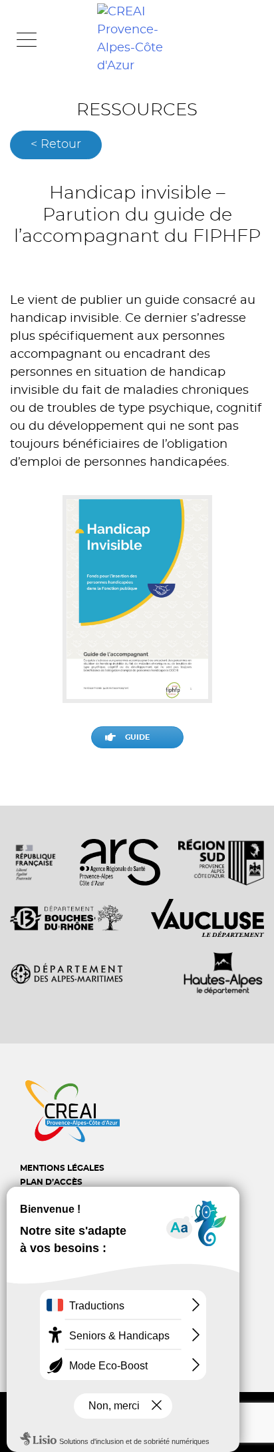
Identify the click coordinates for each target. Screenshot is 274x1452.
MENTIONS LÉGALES (62, 1168)
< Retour (56, 145)
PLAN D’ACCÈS (51, 1182)
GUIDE (137, 737)
